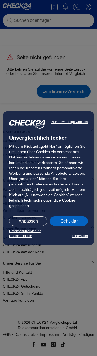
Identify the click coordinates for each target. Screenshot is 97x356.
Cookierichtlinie (20, 236)
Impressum (80, 236)
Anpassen (28, 221)
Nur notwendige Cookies (69, 122)
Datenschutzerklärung (25, 231)
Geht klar (69, 221)
